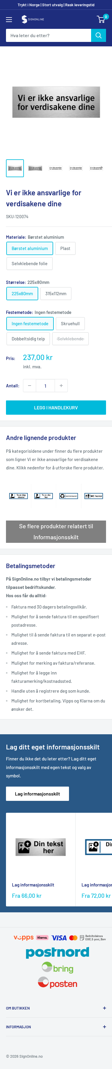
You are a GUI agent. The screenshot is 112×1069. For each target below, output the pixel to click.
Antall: (12, 385)
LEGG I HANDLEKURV (56, 407)
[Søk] (98, 35)
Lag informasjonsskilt (37, 793)
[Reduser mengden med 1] (29, 385)
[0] (101, 19)
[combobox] (48, 35)
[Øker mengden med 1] (61, 385)
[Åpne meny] (9, 19)
